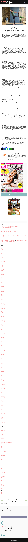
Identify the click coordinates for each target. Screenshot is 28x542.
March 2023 (2, 300)
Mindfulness (2, 459)
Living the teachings (3, 451)
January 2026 (2, 256)
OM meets (2, 464)
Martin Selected (3, 455)
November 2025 (3, 258)
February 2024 (3, 286)
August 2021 (2, 325)
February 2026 (3, 254)
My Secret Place (3, 460)
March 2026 (2, 253)
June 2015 (2, 402)
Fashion (2, 446)
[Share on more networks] (13, 149)
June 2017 (2, 376)
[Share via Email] (11, 149)
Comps (2, 439)
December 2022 (3, 304)
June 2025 (2, 265)
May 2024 (2, 282)
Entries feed (2, 493)
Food (1, 447)
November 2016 (3, 385)
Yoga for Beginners (3, 484)
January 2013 (2, 423)
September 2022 (3, 308)
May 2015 (2, 404)
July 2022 (2, 311)
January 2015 (2, 409)
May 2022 (2, 313)
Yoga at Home (3, 481)
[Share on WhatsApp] (7, 149)
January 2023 (2, 303)
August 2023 (2, 294)
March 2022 (2, 316)
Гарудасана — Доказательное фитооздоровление (8, 240)
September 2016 (3, 388)
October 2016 (2, 387)
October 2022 (2, 307)
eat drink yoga (3, 443)
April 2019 (2, 347)
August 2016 (2, 389)
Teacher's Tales (3, 472)
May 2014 (2, 417)
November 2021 (3, 321)
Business (2, 437)
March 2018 (2, 364)
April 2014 (2, 418)
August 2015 (2, 401)
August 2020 (2, 341)
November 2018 (3, 354)
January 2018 (2, 367)
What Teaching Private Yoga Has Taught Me (7, 230)
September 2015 (3, 400)
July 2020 (2, 342)
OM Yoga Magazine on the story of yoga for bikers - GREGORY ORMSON (11, 235)
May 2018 (2, 362)
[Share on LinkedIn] (5, 149)
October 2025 (2, 260)
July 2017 (2, 375)
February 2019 (3, 350)
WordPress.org (3, 496)
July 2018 (2, 359)
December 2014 (3, 410)
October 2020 (2, 338)
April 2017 (2, 379)
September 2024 (3, 277)
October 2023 (2, 291)
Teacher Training (3, 471)
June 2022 (2, 312)
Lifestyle (2, 450)
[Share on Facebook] (4, 149)
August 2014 (2, 414)
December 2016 (3, 384)
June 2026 (2, 249)
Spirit (1, 468)
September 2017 (3, 372)
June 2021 (2, 328)
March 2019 (2, 349)
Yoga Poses (2, 485)
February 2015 (3, 408)
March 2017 (2, 380)
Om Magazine (16, 153)
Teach (1, 469)
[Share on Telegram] (9, 149)
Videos (2, 477)
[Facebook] (8, 159)
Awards (2, 435)
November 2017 (3, 370)
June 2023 (2, 296)
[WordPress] (12, 159)
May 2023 (2, 298)
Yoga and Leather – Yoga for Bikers (15, 241)
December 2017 (3, 368)
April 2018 (2, 363)
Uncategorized (3, 476)
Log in (1, 492)
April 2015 (2, 405)
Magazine (2, 452)
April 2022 (2, 315)
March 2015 (2, 406)
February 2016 (3, 396)
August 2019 (2, 345)
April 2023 (2, 299)
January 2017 (2, 383)
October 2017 (2, 371)
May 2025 (2, 266)
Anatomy (2, 431)
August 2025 (2, 262)
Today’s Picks (2, 473)
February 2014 (3, 421)
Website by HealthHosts (14, 540)
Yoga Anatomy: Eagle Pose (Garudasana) (21, 240)
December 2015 (3, 397)
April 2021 (2, 330)
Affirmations (2, 429)
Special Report (3, 467)
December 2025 (3, 257)
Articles (2, 434)
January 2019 (2, 351)
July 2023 (2, 295)
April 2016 (2, 393)
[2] (14, 208)
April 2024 (2, 283)
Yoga (1, 480)
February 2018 (3, 366)
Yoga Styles (2, 486)
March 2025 (2, 269)
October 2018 (2, 355)
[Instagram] (10, 159)
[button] (14, 517)
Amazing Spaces (3, 430)
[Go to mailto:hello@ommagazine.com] (14, 524)
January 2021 (2, 334)
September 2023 (3, 292)
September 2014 (3, 413)
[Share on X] (2, 149)
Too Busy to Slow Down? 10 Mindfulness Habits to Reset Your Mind (10, 226)
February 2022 (3, 317)
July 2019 (2, 346)
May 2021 (2, 329)
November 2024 (3, 274)
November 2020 (3, 337)
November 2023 (3, 290)
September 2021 (3, 324)
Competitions (2, 438)
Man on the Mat (3, 454)
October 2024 (2, 275)
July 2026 (2, 248)
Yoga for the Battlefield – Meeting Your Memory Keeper (8, 231)
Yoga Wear (2, 488)
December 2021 (3, 320)
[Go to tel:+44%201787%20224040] (14, 522)
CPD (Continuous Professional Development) (7, 442)
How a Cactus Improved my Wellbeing (6, 227)
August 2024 (2, 278)
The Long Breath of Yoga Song (5, 241)
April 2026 (2, 252)
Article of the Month (3, 433)
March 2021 (2, 332)
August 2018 (2, 358)
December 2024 (3, 273)
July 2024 (2, 279)
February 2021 (3, 333)
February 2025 (3, 270)
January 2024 (2, 287)
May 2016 (2, 392)
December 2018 (3, 353)
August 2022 (2, 309)
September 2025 (3, 261)
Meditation (2, 456)
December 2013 (3, 422)
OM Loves (2, 463)
